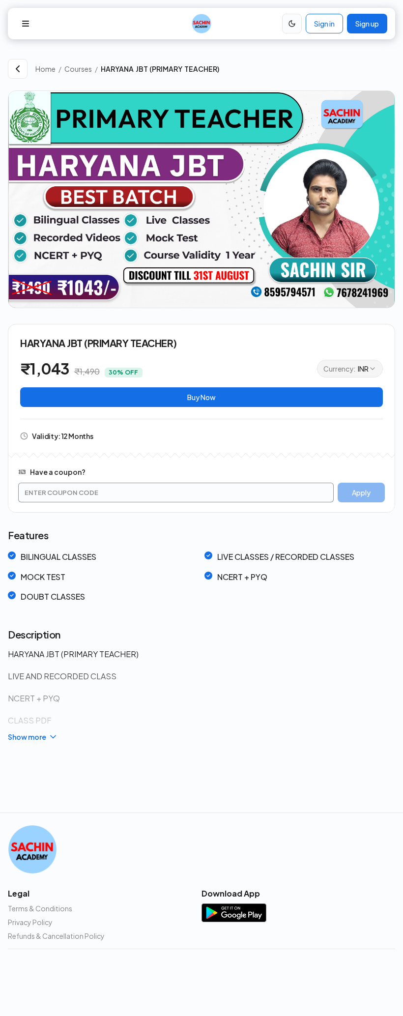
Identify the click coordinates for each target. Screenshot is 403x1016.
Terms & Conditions (40, 908)
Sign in (324, 23)
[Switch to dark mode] (292, 23)
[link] (248, 69)
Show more (27, 736)
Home (45, 68)
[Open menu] (25, 23)
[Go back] (18, 69)
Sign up (367, 23)
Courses (78, 68)
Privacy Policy (30, 922)
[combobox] (350, 368)
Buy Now (201, 397)
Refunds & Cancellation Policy (56, 935)
